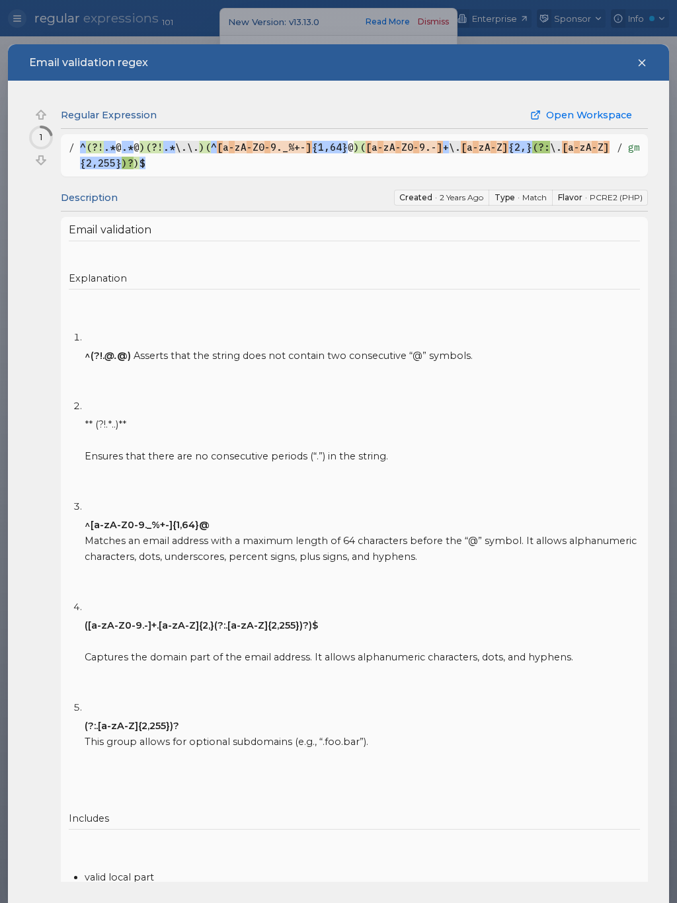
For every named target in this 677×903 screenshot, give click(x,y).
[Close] (642, 63)
